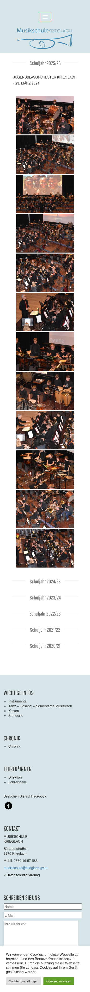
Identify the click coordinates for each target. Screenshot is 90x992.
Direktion (15, 777)
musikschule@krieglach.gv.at (26, 867)
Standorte (15, 715)
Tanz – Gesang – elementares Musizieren (40, 705)
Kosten (13, 710)
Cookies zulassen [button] (58, 981)
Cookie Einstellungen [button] (23, 981)
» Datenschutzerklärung (22, 874)
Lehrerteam (17, 782)
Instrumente (17, 701)
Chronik (14, 746)
